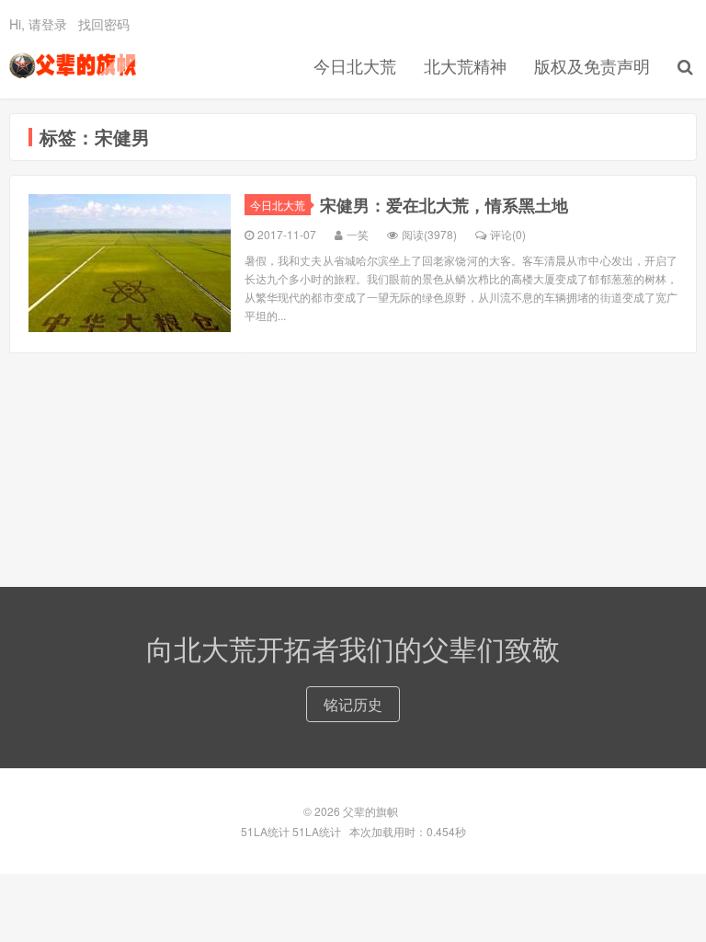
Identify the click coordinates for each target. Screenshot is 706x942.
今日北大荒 (354, 65)
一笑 (358, 234)
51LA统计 (265, 831)
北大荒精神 (465, 65)
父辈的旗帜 (72, 65)
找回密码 (104, 24)
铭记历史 (353, 704)
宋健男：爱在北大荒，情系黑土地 (444, 205)
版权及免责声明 (592, 65)
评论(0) (508, 234)
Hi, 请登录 (38, 24)
